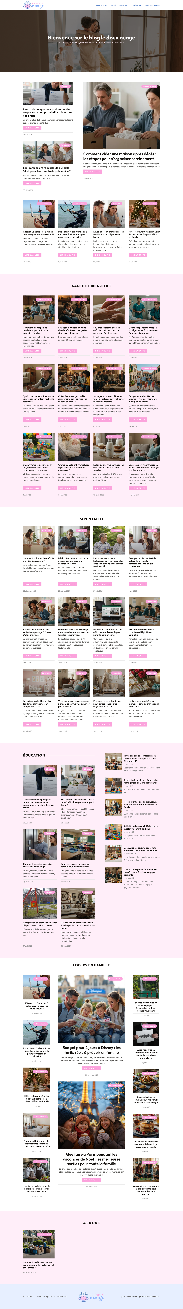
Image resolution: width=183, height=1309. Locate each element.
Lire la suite (32, 128)
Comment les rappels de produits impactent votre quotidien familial (35, 330)
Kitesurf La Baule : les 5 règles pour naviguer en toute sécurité (38, 233)
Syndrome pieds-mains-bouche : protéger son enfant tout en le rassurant (38, 399)
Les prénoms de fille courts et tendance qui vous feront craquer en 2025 (37, 704)
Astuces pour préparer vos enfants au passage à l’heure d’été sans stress (37, 632)
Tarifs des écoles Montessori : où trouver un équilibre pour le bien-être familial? (140, 758)
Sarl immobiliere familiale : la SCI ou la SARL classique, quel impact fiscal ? (77, 802)
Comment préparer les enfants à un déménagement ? (38, 559)
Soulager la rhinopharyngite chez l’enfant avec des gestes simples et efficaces (72, 330)
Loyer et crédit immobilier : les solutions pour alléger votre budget (108, 234)
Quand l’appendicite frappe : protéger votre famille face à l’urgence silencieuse (143, 330)
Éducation (136, 5)
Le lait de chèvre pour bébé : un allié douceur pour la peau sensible (108, 467)
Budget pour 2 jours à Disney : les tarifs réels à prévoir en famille (91, 1050)
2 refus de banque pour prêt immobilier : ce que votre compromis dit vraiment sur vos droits (48, 112)
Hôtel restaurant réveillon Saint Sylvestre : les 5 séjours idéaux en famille (144, 234)
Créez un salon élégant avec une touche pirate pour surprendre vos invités (78, 925)
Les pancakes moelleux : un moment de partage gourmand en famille (146, 1144)
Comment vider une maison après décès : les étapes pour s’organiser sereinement (119, 156)
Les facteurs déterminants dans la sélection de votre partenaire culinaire (37, 1189)
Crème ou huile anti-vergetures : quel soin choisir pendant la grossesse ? (73, 467)
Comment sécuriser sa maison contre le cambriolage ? (38, 865)
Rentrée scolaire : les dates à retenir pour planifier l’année (75, 865)
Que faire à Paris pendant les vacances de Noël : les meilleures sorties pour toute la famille (91, 1159)
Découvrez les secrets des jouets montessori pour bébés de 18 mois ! (141, 849)
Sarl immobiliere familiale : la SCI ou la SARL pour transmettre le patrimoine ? (47, 169)
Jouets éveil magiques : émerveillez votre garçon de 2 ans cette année (141, 781)
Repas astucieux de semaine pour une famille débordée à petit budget (145, 1100)
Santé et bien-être (119, 5)
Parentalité (101, 5)
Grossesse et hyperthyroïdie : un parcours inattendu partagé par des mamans (144, 467)
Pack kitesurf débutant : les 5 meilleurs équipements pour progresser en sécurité (72, 234)
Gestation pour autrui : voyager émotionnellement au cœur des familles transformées (74, 632)
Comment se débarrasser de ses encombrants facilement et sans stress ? (38, 1265)
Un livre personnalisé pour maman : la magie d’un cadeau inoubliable (144, 704)
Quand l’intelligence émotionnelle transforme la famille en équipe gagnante (140, 872)
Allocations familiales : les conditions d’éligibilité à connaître (141, 632)
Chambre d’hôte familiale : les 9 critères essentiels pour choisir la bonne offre (37, 1144)
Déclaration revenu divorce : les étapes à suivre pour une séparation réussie (74, 561)
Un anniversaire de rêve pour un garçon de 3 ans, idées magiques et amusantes (37, 467)
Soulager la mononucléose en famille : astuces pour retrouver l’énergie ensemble (109, 399)
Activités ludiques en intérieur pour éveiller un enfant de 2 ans (141, 827)
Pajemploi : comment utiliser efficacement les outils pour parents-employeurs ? (107, 632)
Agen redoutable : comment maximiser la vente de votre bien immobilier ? (145, 1053)
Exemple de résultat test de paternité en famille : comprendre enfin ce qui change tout (142, 562)
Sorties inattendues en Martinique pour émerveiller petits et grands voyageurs (146, 1006)
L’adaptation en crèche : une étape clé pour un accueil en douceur (40, 924)
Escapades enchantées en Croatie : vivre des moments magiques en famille (143, 399)
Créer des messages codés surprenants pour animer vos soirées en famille (72, 399)
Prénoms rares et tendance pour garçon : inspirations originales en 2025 (107, 704)
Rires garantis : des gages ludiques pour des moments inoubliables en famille (140, 804)
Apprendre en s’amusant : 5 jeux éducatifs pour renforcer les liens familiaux (146, 1190)
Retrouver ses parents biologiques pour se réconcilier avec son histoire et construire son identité (108, 562)
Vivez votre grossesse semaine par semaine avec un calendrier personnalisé (74, 704)
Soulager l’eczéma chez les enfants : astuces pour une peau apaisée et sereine (106, 330)
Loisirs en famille (152, 5)
